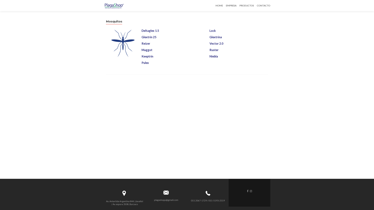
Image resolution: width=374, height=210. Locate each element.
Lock (212, 30)
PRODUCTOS (246, 5)
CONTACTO (263, 5)
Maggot (147, 50)
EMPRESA (231, 5)
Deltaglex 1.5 (150, 30)
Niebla (213, 56)
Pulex (145, 62)
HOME (219, 5)
